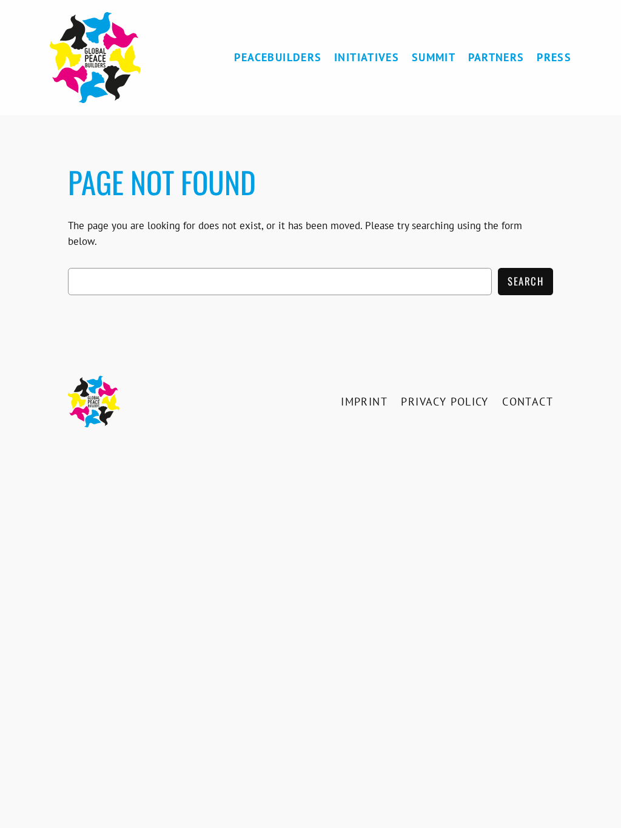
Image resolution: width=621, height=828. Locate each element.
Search (525, 281)
